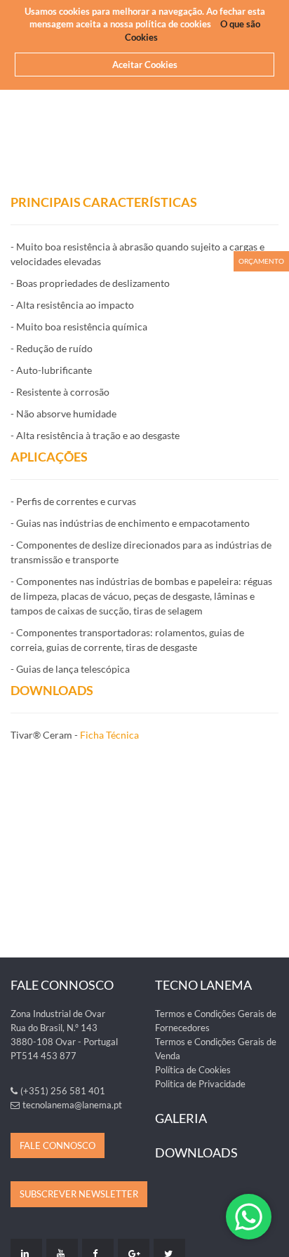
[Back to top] (271, 1239)
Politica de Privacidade (200, 1083)
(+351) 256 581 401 (62, 1090)
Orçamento (261, 261)
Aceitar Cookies (144, 64)
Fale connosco (57, 1145)
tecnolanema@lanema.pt (72, 1104)
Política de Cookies (193, 1069)
